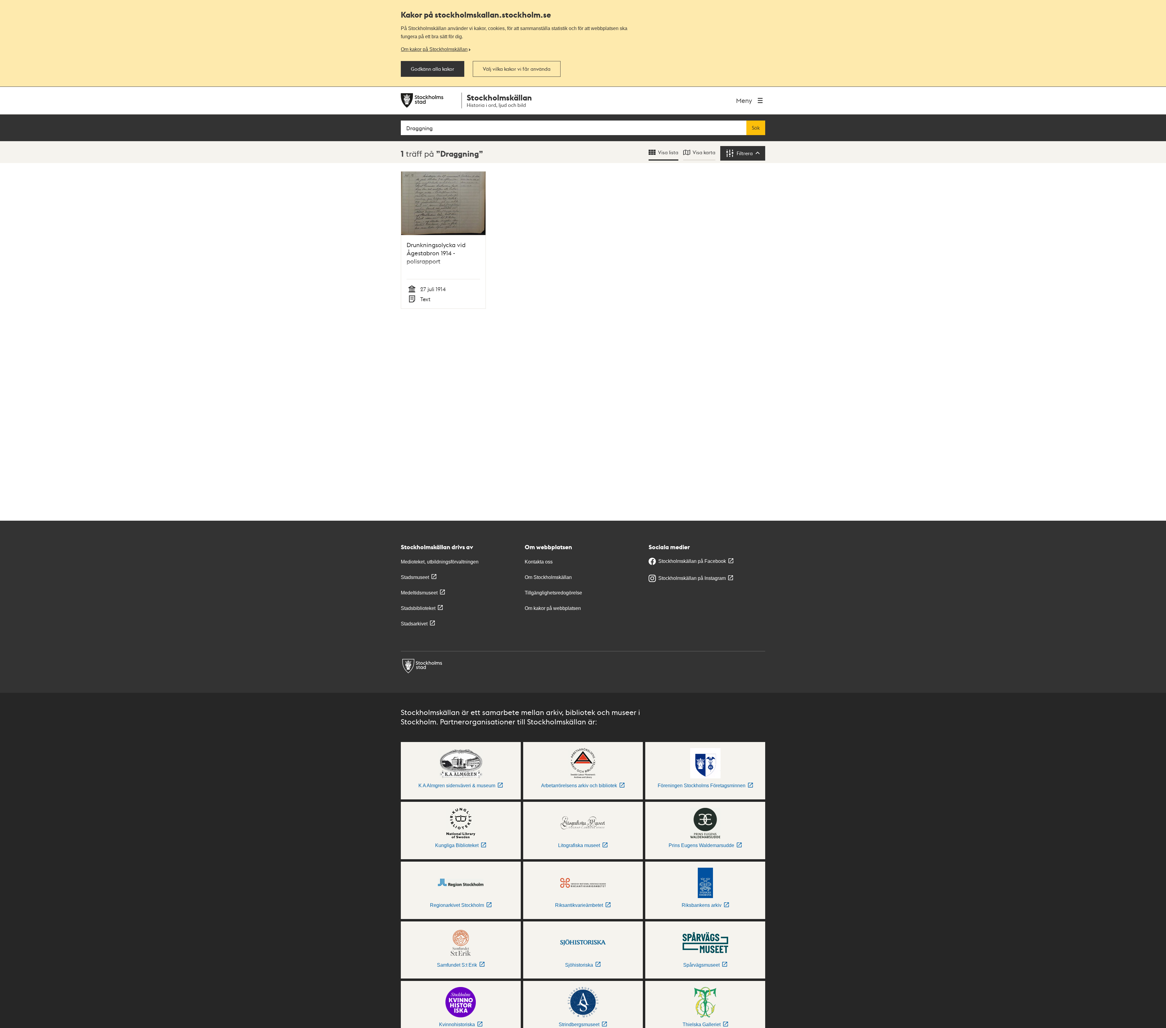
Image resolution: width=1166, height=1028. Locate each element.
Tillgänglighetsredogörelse (553, 592)
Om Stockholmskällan (548, 577)
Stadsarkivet (414, 623)
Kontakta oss (539, 561)
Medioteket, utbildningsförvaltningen (440, 561)
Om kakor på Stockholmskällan (434, 49)
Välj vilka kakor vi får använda (517, 69)
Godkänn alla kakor (432, 69)
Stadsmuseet (415, 577)
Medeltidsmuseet (419, 592)
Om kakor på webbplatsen (553, 608)
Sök (756, 128)
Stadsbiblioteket (418, 608)
